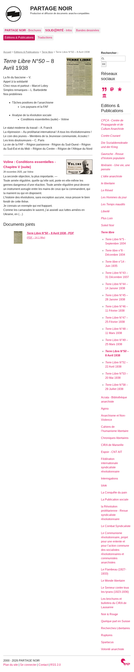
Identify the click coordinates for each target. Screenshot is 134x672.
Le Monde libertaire (113, 580)
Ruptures (106, 635)
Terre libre (47, 52)
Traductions (45, 37)
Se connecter (28, 664)
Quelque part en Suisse (115, 621)
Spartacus (107, 642)
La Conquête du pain (114, 492)
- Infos (58, 30)
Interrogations (109, 478)
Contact (43, 664)
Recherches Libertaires (115, 628)
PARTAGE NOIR (51, 8)
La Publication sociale (114, 499)
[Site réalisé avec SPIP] (125, 662)
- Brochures (23, 30)
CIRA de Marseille (112, 444)
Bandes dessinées (87, 30)
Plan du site (10, 664)
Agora (105, 408)
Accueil (7, 52)
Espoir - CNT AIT (111, 451)
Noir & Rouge (109, 614)
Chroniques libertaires (114, 437)
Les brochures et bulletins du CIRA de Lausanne (113, 603)
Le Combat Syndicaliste (116, 526)
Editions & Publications (19, 37)
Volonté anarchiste (112, 649)
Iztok (104, 485)
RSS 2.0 (55, 664)
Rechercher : (109, 52)
